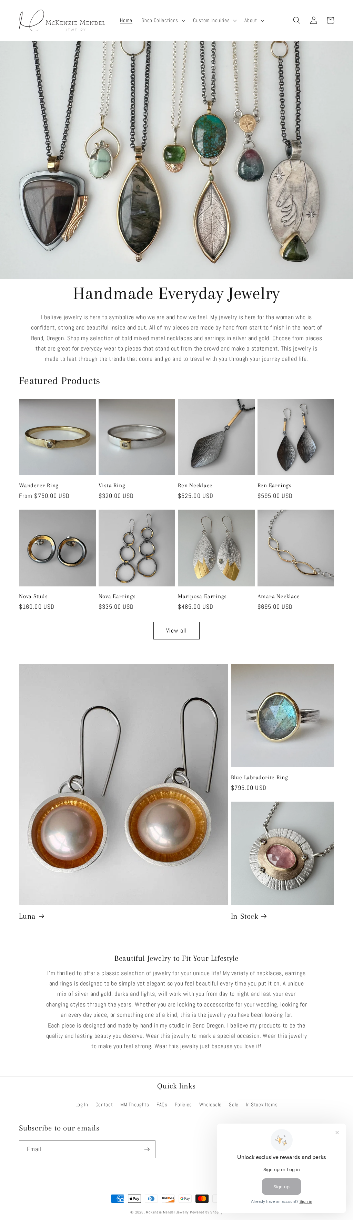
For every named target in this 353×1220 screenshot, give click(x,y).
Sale (234, 1104)
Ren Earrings (275, 485)
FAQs (162, 1104)
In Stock (244, 916)
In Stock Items (262, 1104)
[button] (162, 21)
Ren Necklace (195, 485)
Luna (27, 916)
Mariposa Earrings (202, 596)
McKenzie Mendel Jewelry (167, 1212)
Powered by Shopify (206, 1212)
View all (176, 630)
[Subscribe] (147, 1149)
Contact (104, 1104)
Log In (81, 1104)
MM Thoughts (134, 1104)
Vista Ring (112, 485)
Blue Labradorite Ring (259, 777)
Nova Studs (33, 596)
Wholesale (210, 1104)
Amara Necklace (279, 596)
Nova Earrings (117, 596)
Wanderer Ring (39, 485)
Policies (183, 1104)
